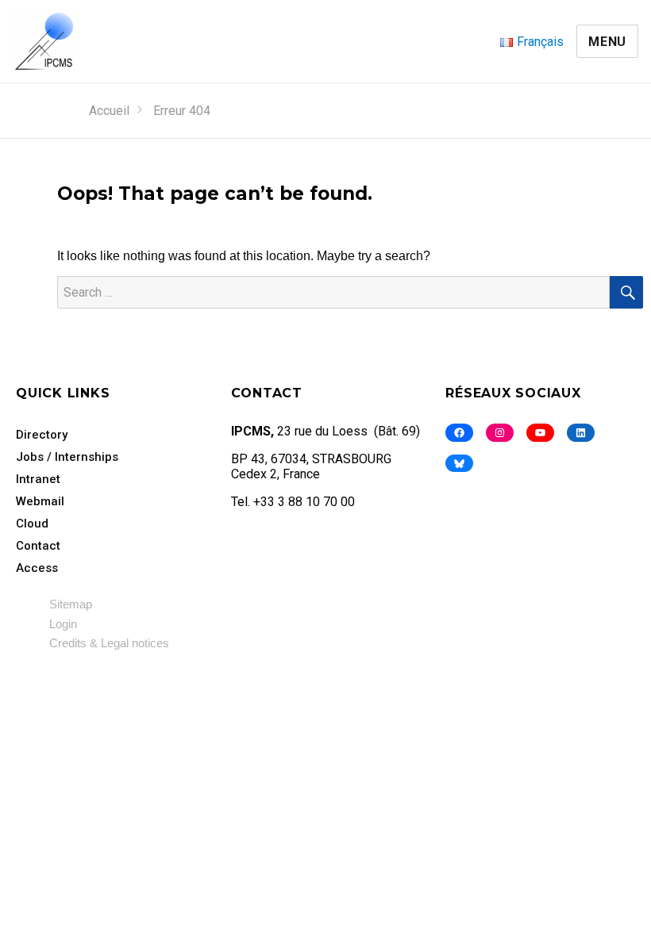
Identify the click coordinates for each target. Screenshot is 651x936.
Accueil (109, 110)
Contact (38, 546)
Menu (607, 41)
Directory (41, 435)
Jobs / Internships (67, 457)
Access (37, 568)
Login (63, 624)
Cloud (32, 523)
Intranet (38, 479)
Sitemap (70, 604)
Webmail (40, 501)
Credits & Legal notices (109, 643)
